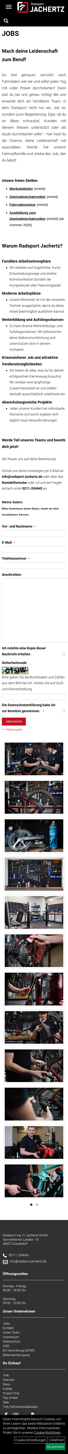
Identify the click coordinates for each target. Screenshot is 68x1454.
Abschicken (14, 721)
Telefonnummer (14, 558)
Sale (6, 1402)
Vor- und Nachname (17, 526)
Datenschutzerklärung (25, 705)
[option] (34, 970)
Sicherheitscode (14, 663)
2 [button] (37, 1205)
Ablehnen (57, 1440)
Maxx (6, 1384)
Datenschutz (11, 1341)
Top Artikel (10, 1398)
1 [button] (31, 1205)
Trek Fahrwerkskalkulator (20, 1407)
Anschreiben (11, 574)
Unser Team (11, 1332)
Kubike (7, 1389)
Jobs (6, 1323)
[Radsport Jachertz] (40, 7)
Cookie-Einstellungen (30, 1440)
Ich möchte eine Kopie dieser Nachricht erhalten (24, 651)
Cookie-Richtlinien (47, 1432)
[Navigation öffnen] (9, 7)
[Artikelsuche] (6, 21)
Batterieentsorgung (16, 1355)
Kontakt (8, 1328)
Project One (11, 1393)
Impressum (11, 1337)
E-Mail (7, 542)
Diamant (9, 1380)
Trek (6, 1375)
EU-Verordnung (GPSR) (19, 1350)
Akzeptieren (55, 1447)
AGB (6, 1346)
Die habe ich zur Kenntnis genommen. (28, 708)
